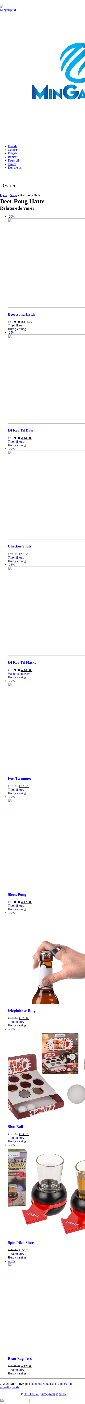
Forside (12, 146)
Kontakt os (15, 167)
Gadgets (13, 149)
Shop (13, 195)
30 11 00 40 (31, 1394)
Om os (12, 164)
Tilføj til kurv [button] (16, 325)
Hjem (3, 195)
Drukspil (13, 160)
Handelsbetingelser (42, 1383)
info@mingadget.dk (53, 1394)
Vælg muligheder (19, 673)
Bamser (12, 157)
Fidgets (12, 153)
